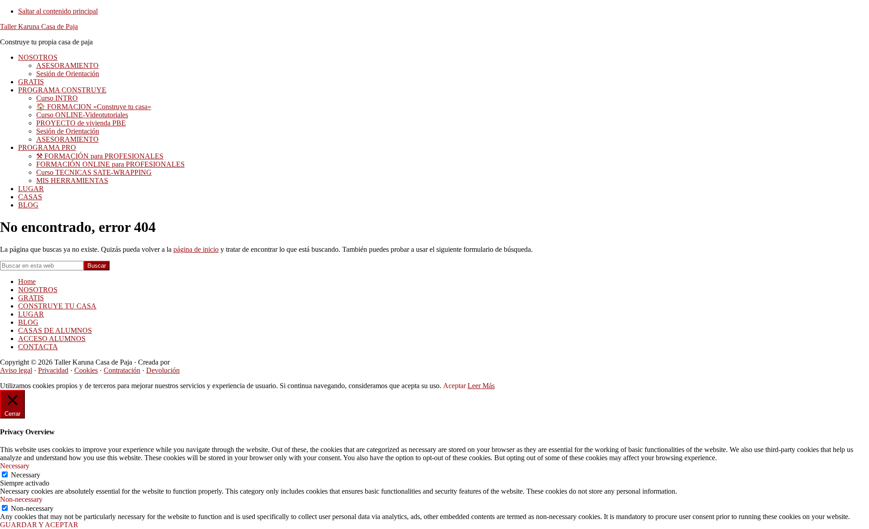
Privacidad (53, 370)
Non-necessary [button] (21, 499)
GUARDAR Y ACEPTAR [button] (39, 525)
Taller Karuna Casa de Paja (39, 26)
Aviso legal (16, 370)
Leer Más (481, 386)
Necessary (25, 475)
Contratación (122, 370)
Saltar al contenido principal (58, 11)
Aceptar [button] (454, 386)
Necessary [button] (14, 466)
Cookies (86, 370)
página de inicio (196, 249)
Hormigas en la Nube (202, 362)
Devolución (163, 370)
